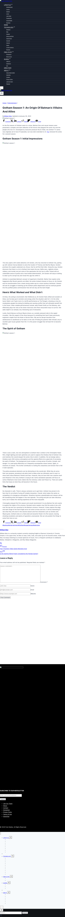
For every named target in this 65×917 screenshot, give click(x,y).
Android (8, 34)
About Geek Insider (10, 72)
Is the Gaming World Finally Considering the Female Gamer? (19, 553)
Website (33, 594)
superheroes (28, 525)
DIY (7, 65)
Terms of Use (7, 814)
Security (8, 40)
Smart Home (9, 38)
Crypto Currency (10, 47)
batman (5, 525)
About (5, 806)
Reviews (8, 49)
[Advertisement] (32, 618)
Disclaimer (6, 810)
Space (7, 45)
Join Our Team (9, 81)
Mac (7, 31)
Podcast (8, 83)
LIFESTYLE (6, 837)
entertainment (13, 525)
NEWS (6, 25)
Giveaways (8, 54)
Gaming (8, 11)
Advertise (8, 75)
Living (7, 13)
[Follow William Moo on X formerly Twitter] (1, 543)
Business (8, 22)
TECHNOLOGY (7, 856)
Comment (44, 582)
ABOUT (5, 892)
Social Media (9, 20)
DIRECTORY (7, 68)
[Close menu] (0, 833)
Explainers (8, 63)
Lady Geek (8, 16)
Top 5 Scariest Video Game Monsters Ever (13, 547)
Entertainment (9, 7)
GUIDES (5, 883)
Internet (8, 43)
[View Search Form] (1, 87)
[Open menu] (2, 93)
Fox (48, 132)
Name (32, 586)
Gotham (21, 525)
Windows (8, 29)
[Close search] (1, 910)
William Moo (8, 116)
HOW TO (8, 61)
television (36, 525)
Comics (8, 9)
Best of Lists (9, 56)
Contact (8, 77)
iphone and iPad (9, 36)
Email (32, 590)
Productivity (9, 18)
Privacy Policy (9, 79)
